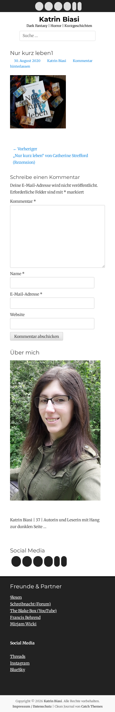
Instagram (20, 663)
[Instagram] (58, 6)
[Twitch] (67, 6)
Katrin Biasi (59, 19)
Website (17, 314)
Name (17, 273)
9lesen (16, 597)
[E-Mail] (39, 6)
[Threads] (80, 6)
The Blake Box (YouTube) (33, 610)
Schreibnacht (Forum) (30, 604)
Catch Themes (92, 706)
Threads (17, 656)
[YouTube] (49, 6)
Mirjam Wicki (23, 623)
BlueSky (17, 669)
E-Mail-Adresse (26, 294)
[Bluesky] (74, 6)
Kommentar (23, 201)
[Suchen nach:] (57, 35)
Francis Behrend (25, 617)
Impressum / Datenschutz (32, 706)
